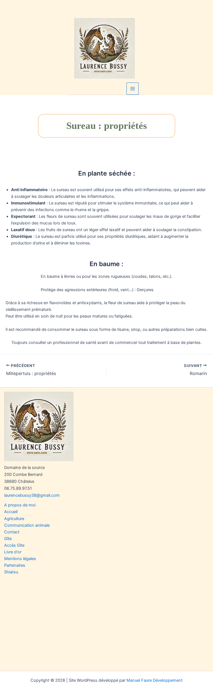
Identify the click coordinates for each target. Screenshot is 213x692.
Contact (11, 531)
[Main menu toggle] (132, 89)
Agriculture (14, 518)
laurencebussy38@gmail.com (32, 495)
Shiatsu (11, 571)
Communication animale (27, 525)
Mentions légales (20, 558)
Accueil (10, 511)
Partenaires (14, 565)
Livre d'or (12, 551)
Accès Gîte (14, 545)
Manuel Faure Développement (154, 680)
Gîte (8, 538)
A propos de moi (20, 505)
